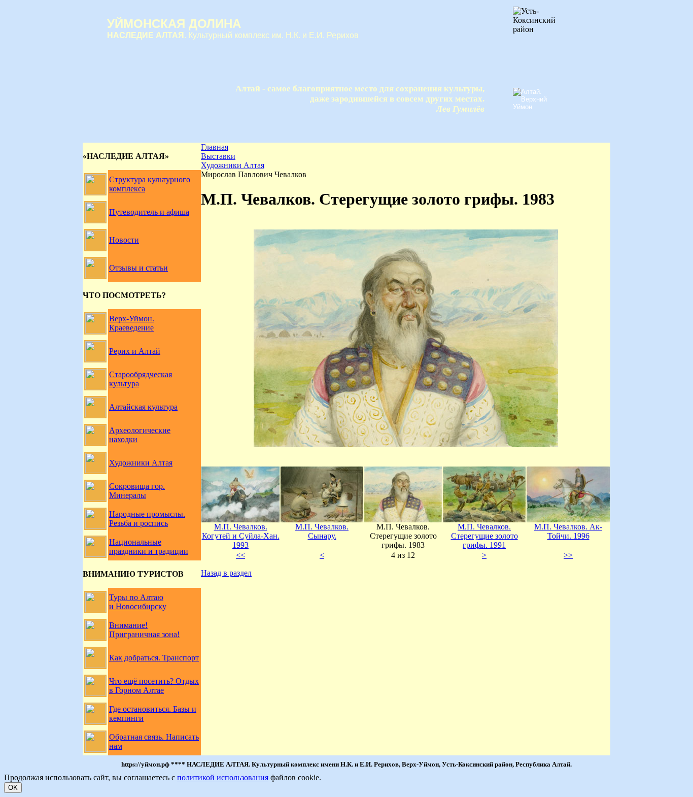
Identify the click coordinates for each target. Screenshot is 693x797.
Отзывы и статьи (138, 267)
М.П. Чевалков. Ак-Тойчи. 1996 (568, 531)
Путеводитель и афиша (149, 212)
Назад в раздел (226, 573)
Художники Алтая (140, 462)
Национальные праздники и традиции (148, 546)
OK (13, 787)
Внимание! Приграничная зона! (144, 630)
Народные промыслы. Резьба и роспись (147, 518)
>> (568, 555)
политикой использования (222, 777)
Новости (124, 240)
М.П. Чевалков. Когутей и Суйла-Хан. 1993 (241, 535)
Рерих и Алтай (134, 351)
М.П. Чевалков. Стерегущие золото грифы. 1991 (484, 535)
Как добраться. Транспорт (154, 657)
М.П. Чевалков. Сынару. (322, 531)
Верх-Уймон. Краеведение (131, 323)
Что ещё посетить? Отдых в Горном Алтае (154, 685)
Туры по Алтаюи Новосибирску (137, 602)
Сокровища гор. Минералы (137, 491)
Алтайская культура (143, 407)
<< (240, 555)
